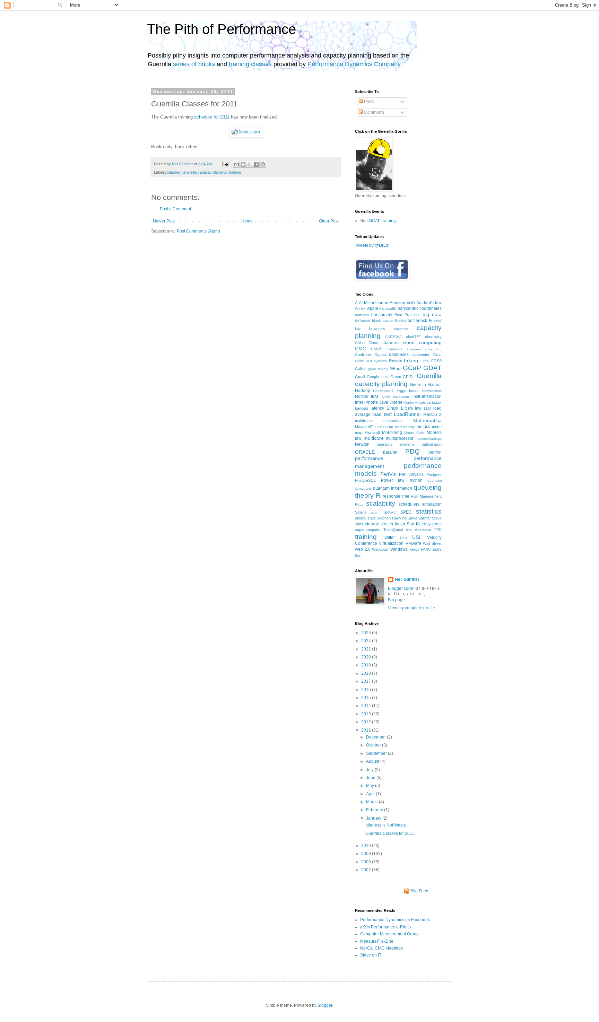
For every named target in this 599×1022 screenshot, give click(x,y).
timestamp (423, 530)
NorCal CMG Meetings (381, 948)
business (401, 329)
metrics (423, 426)
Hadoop (362, 390)
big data (432, 314)
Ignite (385, 396)
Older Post (329, 221)
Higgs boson (408, 390)
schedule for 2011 (211, 117)
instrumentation (427, 396)
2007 (366, 869)
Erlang (411, 360)
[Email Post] (224, 164)
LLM (427, 408)
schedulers (409, 504)
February (375, 809)
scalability (380, 503)
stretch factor (393, 524)
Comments (373, 112)
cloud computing (422, 342)
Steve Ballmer (419, 518)
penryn (435, 452)
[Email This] (236, 164)
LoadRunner (407, 414)
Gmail (360, 377)
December (376, 737)
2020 (366, 657)
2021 (366, 649)
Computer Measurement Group (389, 934)
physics (416, 474)
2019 (366, 665)
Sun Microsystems (424, 524)
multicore (374, 438)
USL (417, 537)
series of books (194, 64)
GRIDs (409, 377)
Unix (403, 538)
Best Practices (407, 315)
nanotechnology (429, 438)
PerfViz (388, 474)
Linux (392, 408)
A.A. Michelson (369, 302)
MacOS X (432, 414)
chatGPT (413, 336)
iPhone (371, 402)
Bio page (396, 599)
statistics (429, 511)
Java (383, 402)
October (374, 745)
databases (399, 354)
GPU (384, 377)
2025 (366, 632)
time (409, 530)
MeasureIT (364, 427)
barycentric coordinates (420, 308)
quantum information (392, 488)
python (416, 480)
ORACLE (365, 452)
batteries (362, 315)
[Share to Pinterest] (262, 164)
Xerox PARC (420, 549)
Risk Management (426, 496)
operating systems (395, 444)
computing (433, 349)
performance (369, 458)
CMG (360, 348)
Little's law (411, 408)
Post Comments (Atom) (198, 231)
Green (395, 377)
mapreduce (392, 421)
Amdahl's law (429, 302)
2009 (366, 853)
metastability (405, 427)
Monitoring (392, 432)
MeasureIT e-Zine (376, 941)
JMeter (396, 402)
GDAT (432, 368)
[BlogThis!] (243, 164)
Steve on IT (370, 955)
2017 (366, 681)
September (377, 753)
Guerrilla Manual (426, 384)
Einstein (395, 361)
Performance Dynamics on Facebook (395, 919)
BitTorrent (362, 321)
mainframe (364, 421)
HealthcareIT (383, 391)
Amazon (397, 302)
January (374, 818)
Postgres (434, 474)
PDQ (412, 451)
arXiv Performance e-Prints (385, 927)
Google (373, 377)
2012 (366, 721)
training (235, 172)
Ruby (359, 504)
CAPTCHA (393, 337)
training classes (250, 64)
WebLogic (380, 549)
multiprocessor (400, 438)
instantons (401, 397)
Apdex (360, 308)
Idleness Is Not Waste (385, 825)
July (370, 769)
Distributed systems (371, 361)
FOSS (436, 361)
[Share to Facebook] (256, 164)
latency (377, 408)
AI (386, 303)
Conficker (363, 354)
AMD (411, 303)
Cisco (373, 343)
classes (173, 172)
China (360, 343)
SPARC (390, 512)
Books (400, 320)
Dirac (437, 354)
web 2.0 (363, 549)
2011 (366, 730)
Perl (403, 474)
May (370, 785)
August (373, 761)
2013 (366, 713)
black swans (383, 320)
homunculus (432, 391)
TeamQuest (393, 529)
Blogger (325, 1005)
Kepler (408, 402)
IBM (374, 396)
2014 (366, 705)
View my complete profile (411, 607)
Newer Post (164, 221)
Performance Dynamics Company (353, 64)
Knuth (420, 402)
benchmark (381, 314)
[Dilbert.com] (245, 131)
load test (382, 414)
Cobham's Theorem (404, 349)
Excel (424, 361)
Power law (393, 480)
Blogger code (400, 588)
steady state (365, 518)
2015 (366, 697)
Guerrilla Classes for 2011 (389, 833)
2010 (366, 845)
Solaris (360, 512)
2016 (366, 689)
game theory (378, 369)
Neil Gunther (183, 164)
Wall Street (432, 543)
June (371, 777)
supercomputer (368, 529)
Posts (368, 101)
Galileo (360, 369)
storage (372, 524)
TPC (438, 529)
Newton (362, 444)
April (371, 794)
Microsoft (372, 432)
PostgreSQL (365, 480)
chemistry (433, 336)
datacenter (420, 354)
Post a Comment (175, 209)
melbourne (384, 427)
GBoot (395, 368)
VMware (413, 543)
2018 (366, 673)
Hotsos (361, 396)
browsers (377, 328)
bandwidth (387, 308)
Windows (399, 549)
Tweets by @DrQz (372, 245)
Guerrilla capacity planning (204, 172)
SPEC (406, 512)
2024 (366, 640)
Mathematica (427, 420)
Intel (359, 402)
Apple (372, 308)
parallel (390, 452)
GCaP (412, 368)
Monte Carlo (414, 433)
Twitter (389, 537)
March (372, 802)
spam (375, 512)
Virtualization (391, 543)
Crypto (380, 354)
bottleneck (417, 320)
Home (247, 221)
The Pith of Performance (221, 29)
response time (396, 496)
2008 (366, 861)
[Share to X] (249, 164)
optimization (432, 444)
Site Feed (419, 891)
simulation (432, 504)
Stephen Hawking (391, 518)
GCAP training (382, 220)
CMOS (376, 349)
